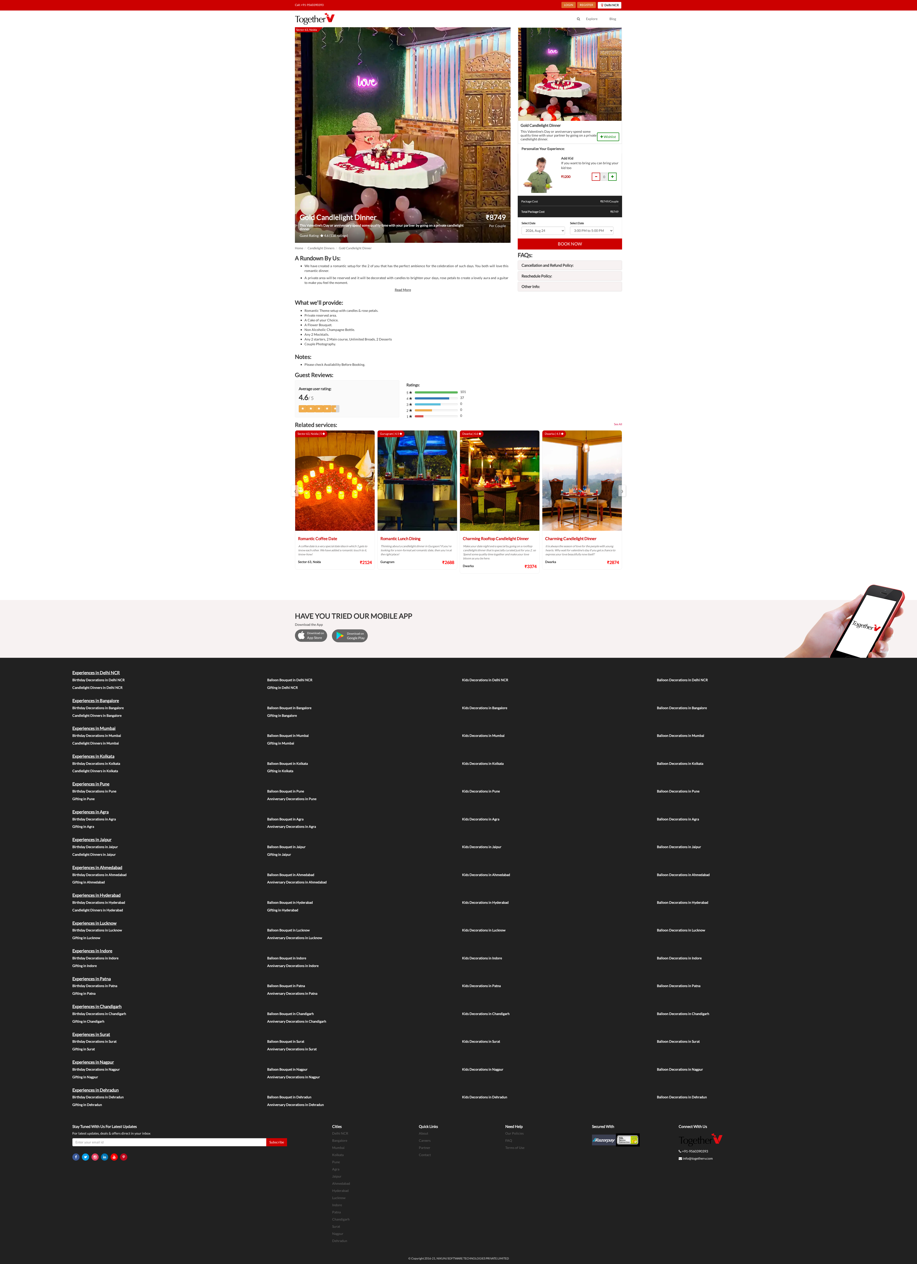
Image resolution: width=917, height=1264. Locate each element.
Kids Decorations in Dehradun (484, 1097)
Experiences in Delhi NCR (96, 672)
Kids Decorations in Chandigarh (486, 1014)
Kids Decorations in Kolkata (483, 763)
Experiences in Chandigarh (97, 1006)
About (423, 1133)
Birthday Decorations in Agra (94, 819)
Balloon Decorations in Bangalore (682, 708)
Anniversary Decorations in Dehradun (295, 1105)
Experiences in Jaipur (92, 839)
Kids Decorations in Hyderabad (485, 902)
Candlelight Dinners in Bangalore (97, 715)
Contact (425, 1155)
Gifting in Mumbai (280, 743)
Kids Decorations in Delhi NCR (485, 680)
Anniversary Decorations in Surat (292, 1049)
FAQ (508, 1140)
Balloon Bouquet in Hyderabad (290, 902)
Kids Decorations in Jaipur (481, 847)
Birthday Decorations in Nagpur (96, 1069)
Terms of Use (514, 1148)
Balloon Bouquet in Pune (285, 791)
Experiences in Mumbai (94, 728)
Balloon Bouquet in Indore (286, 958)
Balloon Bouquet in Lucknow (288, 930)
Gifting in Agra (83, 826)
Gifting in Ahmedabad (88, 882)
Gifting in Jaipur (279, 854)
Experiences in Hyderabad (96, 895)
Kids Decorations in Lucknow (484, 930)
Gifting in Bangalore (282, 715)
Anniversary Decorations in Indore (293, 966)
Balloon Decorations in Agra (678, 819)
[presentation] (295, 490)
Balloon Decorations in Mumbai (680, 735)
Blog (612, 19)
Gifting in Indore (84, 966)
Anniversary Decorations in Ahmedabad (297, 882)
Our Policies (514, 1133)
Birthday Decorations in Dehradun (98, 1097)
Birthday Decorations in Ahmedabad (99, 875)
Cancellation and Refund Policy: (548, 265)
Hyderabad (340, 1191)
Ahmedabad (341, 1183)
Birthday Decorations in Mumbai (96, 735)
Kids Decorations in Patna (481, 986)
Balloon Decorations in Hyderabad (682, 902)
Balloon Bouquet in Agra (285, 819)
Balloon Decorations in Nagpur (680, 1069)
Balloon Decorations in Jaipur (679, 847)
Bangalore (339, 1140)
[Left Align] (303, 408)
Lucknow (339, 1198)
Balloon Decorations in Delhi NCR (682, 680)
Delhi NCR (340, 1133)
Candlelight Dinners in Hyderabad (97, 910)
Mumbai (338, 1148)
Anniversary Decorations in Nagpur (293, 1077)
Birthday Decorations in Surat (94, 1041)
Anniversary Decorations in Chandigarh (296, 1021)
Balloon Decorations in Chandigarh (683, 1014)
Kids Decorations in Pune (481, 791)
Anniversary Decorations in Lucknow (294, 938)
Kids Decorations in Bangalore (484, 708)
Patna (336, 1212)
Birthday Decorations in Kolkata (96, 763)
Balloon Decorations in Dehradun (682, 1097)
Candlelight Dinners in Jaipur (94, 854)
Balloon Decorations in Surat (678, 1041)
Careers (425, 1140)
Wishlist (609, 137)
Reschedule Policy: (537, 276)
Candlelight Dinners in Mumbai (95, 743)
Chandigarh (341, 1219)
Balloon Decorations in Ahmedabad (683, 875)
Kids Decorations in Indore (482, 958)
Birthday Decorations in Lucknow (97, 930)
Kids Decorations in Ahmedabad (486, 875)
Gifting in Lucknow (86, 938)
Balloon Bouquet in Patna (286, 986)
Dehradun (339, 1241)
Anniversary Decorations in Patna (292, 993)
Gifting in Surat (83, 1049)
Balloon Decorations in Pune (678, 791)
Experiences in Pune (90, 783)
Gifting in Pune (83, 799)
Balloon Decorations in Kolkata (680, 763)
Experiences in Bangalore (95, 700)
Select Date (528, 223)
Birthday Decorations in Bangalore (98, 708)
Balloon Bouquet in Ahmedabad (290, 875)
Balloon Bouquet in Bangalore (289, 708)
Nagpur (337, 1234)
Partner (424, 1148)
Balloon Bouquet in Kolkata (287, 763)
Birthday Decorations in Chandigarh (99, 1014)
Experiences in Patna (91, 978)
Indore (337, 1205)
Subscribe (276, 1142)
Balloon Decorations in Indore (679, 958)
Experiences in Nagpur (93, 1062)
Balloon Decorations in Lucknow (681, 930)
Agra (335, 1169)
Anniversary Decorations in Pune (291, 799)
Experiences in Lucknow (94, 923)
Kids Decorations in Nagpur (482, 1069)
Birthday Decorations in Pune (94, 791)
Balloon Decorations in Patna (678, 986)
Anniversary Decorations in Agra (291, 826)
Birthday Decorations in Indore (95, 958)
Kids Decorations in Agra (480, 819)
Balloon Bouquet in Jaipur (286, 847)
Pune (336, 1162)
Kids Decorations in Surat (481, 1041)
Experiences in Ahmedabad (97, 867)
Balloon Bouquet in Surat (285, 1041)
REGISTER (586, 5)
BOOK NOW (570, 243)
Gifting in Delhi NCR (282, 687)
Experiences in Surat (91, 1034)
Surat (336, 1226)
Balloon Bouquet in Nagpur (287, 1069)
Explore (591, 19)
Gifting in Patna (84, 993)
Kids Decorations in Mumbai (483, 735)
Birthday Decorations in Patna (94, 986)
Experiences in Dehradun (95, 1090)
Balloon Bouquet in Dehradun (289, 1097)
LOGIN (568, 5)
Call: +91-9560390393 (309, 5)
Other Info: (531, 286)
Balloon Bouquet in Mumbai (288, 735)
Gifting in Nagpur (85, 1077)
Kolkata (338, 1155)
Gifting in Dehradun (87, 1105)
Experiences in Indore (92, 950)
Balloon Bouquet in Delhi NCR (289, 680)
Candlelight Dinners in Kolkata (95, 771)
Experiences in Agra (90, 811)
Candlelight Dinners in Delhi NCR (97, 687)
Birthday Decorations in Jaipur (95, 847)
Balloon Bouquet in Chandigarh (290, 1014)
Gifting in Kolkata (280, 771)
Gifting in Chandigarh (88, 1021)
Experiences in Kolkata (93, 756)
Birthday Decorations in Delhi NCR (98, 680)
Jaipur (336, 1176)
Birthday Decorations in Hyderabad (98, 902)
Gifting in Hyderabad (282, 910)
